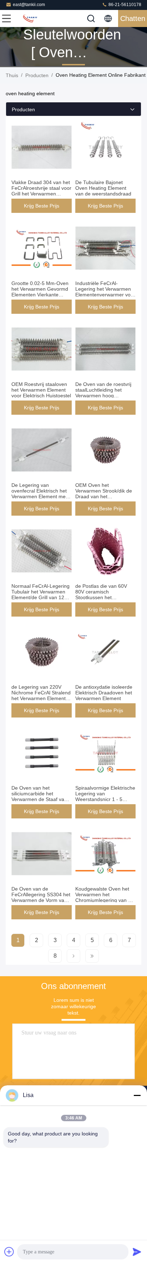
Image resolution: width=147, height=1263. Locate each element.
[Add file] (9, 1251)
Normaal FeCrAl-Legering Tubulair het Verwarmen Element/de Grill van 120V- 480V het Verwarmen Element (41, 597)
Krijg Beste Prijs (41, 206)
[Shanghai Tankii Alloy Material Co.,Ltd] (30, 18)
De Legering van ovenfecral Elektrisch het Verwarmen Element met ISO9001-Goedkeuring (39, 493)
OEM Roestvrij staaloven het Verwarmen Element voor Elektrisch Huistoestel (41, 389)
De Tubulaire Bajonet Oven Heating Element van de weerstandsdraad (103, 188)
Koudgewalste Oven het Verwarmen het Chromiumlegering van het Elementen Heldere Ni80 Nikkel (105, 900)
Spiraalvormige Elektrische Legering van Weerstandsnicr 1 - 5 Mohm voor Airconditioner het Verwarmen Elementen (105, 799)
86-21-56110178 (124, 4)
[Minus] (137, 1095)
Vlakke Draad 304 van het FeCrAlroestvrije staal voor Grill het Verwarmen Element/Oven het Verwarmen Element (41, 193)
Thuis (12, 75)
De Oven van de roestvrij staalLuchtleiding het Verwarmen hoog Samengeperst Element (103, 392)
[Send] (137, 1251)
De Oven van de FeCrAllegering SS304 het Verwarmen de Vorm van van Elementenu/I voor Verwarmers (40, 900)
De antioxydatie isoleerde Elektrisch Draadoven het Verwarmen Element (103, 692)
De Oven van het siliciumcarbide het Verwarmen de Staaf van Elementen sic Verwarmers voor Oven (41, 799)
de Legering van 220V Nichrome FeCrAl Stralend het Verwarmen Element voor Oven (41, 695)
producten (37, 75)
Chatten (132, 18)
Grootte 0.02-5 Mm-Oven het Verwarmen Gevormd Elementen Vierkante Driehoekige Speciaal (40, 291)
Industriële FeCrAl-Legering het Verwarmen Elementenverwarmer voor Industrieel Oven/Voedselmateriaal (105, 294)
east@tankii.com (29, 4)
